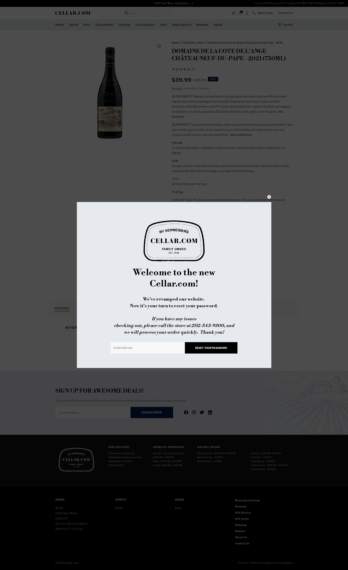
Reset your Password (211, 347)
